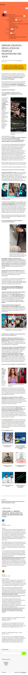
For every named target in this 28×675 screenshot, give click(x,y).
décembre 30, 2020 (6, 620)
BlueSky (6, 663)
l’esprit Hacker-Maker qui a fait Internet (11, 421)
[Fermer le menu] (5, 12)
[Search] (24, 653)
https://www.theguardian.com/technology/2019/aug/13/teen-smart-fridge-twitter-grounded (14, 558)
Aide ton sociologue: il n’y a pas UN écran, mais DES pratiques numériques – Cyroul (13, 618)
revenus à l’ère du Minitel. (11, 411)
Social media (8, 502)
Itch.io (6, 664)
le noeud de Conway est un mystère (12, 147)
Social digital (19, 60)
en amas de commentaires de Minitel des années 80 (14, 282)
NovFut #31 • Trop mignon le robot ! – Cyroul (12, 632)
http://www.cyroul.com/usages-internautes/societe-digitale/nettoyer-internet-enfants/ (13, 593)
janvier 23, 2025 (5, 633)
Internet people (9, 501)
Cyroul (2, 4)
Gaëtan (3, 524)
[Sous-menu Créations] (12, 29)
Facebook (4, 501)
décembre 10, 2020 (6, 525)
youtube (13, 502)
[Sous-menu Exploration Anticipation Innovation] (24, 16)
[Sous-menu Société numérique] (16, 20)
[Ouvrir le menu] (26, 8)
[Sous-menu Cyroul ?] (11, 33)
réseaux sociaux (17, 501)
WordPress (23, 672)
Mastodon (6, 662)
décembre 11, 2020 (6, 576)
